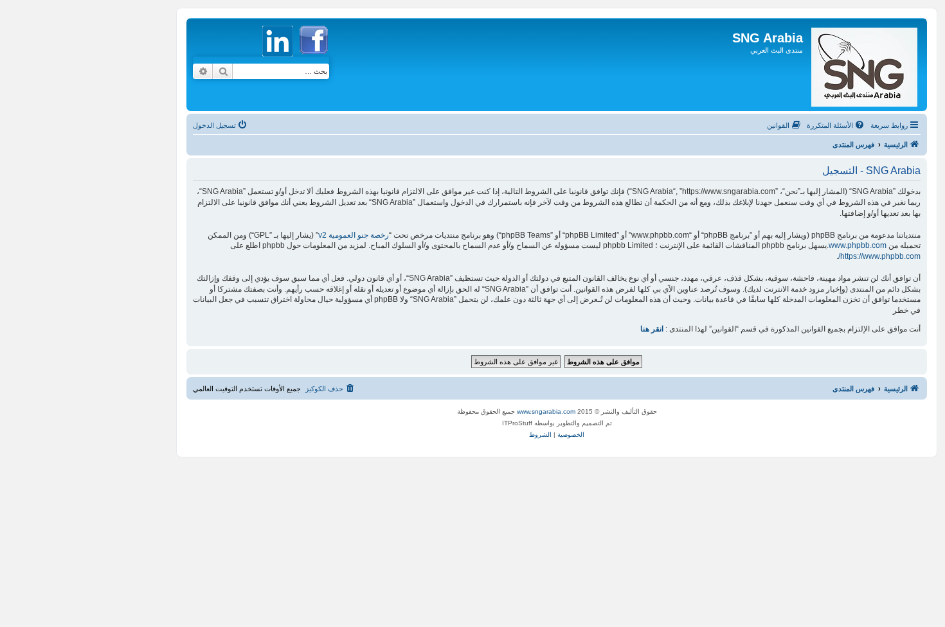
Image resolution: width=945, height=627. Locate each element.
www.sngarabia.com (546, 411)
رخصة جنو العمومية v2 (353, 235)
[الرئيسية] (863, 64)
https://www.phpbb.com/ (879, 256)
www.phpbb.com (858, 245)
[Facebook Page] (313, 60)
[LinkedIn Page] (279, 60)
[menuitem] (836, 125)
